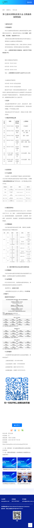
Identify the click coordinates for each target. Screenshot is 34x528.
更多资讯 (29, 2)
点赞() (17, 425)
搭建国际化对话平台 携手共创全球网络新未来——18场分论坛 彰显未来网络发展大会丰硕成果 (10, 469)
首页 (3, 10)
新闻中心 (9, 10)
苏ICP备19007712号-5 (17, 508)
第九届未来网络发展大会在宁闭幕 (24, 483)
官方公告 (15, 10)
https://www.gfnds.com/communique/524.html (15, 444)
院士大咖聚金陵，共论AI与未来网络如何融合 (24, 469)
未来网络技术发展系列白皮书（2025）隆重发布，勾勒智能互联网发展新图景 (10, 483)
